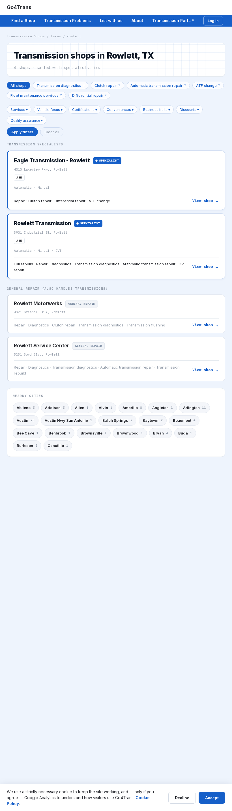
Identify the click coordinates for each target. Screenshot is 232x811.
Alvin (105, 407)
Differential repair (89, 95)
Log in (213, 20)
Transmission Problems (67, 20)
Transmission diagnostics (60, 85)
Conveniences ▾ (120, 109)
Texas (55, 36)
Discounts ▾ (189, 109)
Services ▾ (19, 109)
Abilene (26, 407)
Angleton (162, 407)
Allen (82, 407)
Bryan (160, 433)
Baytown (153, 420)
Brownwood (130, 433)
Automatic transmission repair (158, 85)
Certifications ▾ (84, 109)
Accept (212, 797)
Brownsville (94, 433)
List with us (111, 20)
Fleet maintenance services (36, 95)
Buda (185, 433)
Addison (55, 407)
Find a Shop (23, 20)
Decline (182, 797)
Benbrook (59, 433)
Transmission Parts (171, 20)
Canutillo (58, 445)
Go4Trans (19, 7)
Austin (26, 420)
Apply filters (22, 132)
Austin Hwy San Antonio (68, 420)
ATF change (208, 85)
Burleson (27, 445)
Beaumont (184, 420)
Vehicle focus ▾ (50, 109)
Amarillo (132, 407)
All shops (18, 85)
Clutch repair (107, 85)
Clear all (51, 132)
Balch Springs (117, 420)
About (137, 20)
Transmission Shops (26, 36)
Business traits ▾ (156, 109)
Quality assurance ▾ (26, 120)
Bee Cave (27, 433)
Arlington (194, 407)
